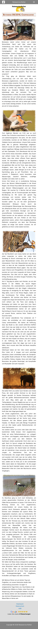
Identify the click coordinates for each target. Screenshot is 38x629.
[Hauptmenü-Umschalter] (34, 2)
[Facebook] (3, 2)
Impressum (20, 604)
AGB (20, 608)
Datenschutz (20, 606)
